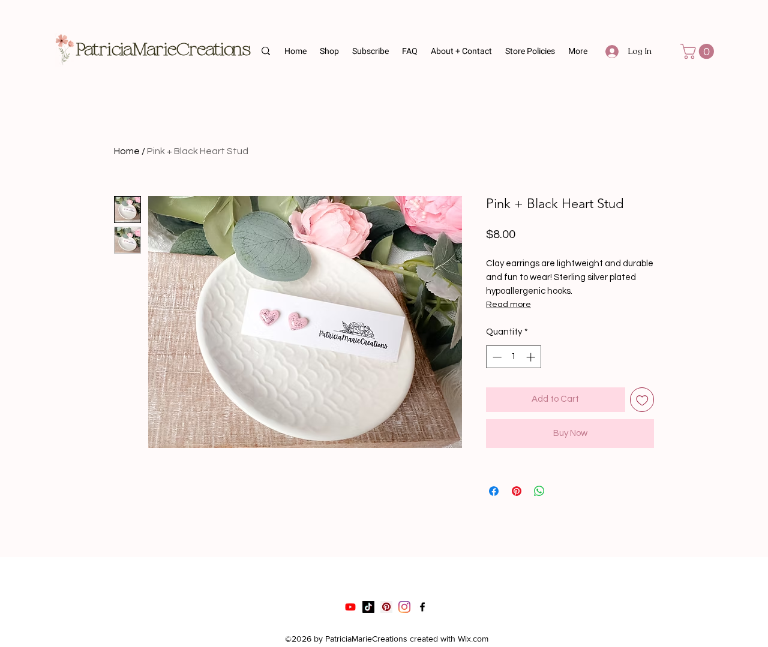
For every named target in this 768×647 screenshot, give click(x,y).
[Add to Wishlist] (642, 399)
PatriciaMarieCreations (163, 50)
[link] (699, 51)
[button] (371, 52)
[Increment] (532, 357)
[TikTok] (368, 607)
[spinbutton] (514, 357)
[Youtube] (350, 607)
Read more (508, 304)
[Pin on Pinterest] (516, 491)
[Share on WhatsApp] (539, 491)
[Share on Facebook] (494, 491)
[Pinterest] (386, 607)
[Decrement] (496, 357)
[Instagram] (404, 607)
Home (127, 151)
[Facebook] (422, 607)
